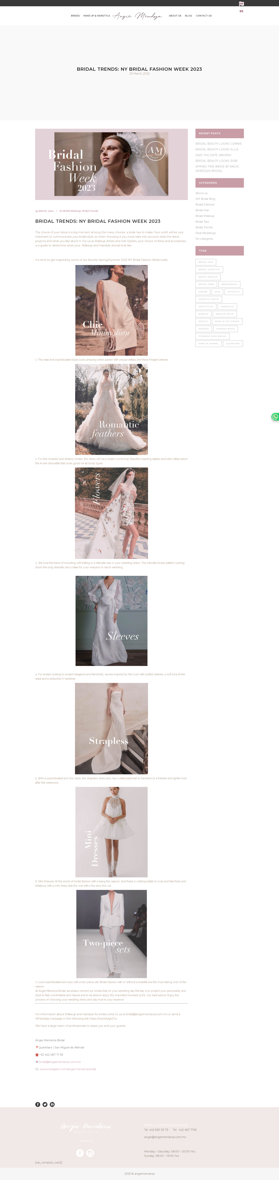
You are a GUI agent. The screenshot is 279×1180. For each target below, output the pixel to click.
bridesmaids (229, 284)
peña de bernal (209, 343)
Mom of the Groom (227, 321)
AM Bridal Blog (205, 199)
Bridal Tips (202, 221)
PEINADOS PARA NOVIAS (212, 336)
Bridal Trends (90, 211)
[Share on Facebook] (37, 1104)
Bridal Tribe (206, 284)
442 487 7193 (188, 1130)
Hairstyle (234, 291)
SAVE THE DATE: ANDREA (213, 155)
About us (201, 193)
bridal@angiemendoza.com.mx (60, 1062)
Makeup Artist (225, 314)
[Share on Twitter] (45, 1104)
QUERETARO (233, 343)
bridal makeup (208, 277)
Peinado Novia (225, 329)
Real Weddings (205, 233)
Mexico (203, 321)
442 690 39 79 (158, 1130)
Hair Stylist (206, 306)
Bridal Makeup (72, 211)
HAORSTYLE (227, 306)
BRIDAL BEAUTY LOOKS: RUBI (216, 161)
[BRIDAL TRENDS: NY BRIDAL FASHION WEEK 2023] (111, 164)
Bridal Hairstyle (209, 269)
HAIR (217, 291)
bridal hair (206, 262)
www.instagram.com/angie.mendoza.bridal (68, 1069)
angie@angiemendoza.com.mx (165, 1137)
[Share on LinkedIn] (52, 1104)
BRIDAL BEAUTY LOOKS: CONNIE (218, 143)
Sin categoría (204, 238)
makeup (203, 314)
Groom (203, 291)
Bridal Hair (202, 210)
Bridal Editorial (204, 204)
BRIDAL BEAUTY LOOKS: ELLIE (217, 149)
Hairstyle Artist (209, 299)
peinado (204, 329)
